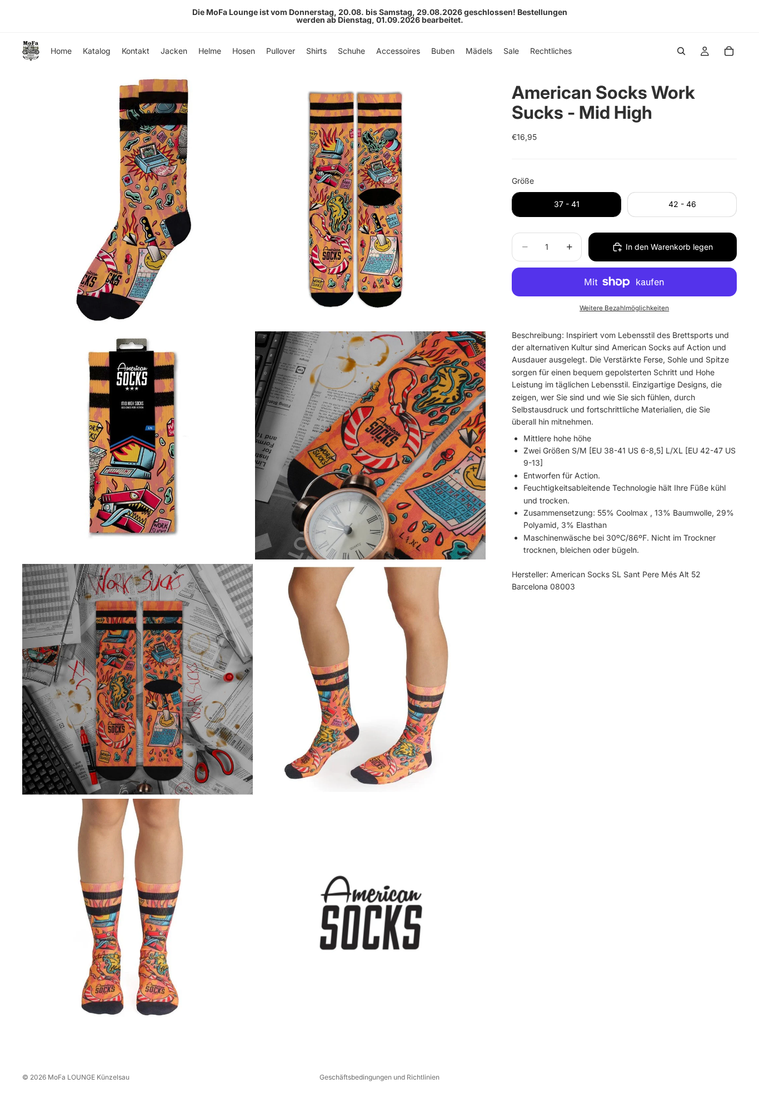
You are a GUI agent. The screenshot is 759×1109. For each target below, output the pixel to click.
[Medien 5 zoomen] (137, 679)
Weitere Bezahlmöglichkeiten (624, 308)
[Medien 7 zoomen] (137, 912)
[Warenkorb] (729, 51)
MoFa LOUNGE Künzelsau (88, 1077)
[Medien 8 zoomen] (370, 912)
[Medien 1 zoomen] (137, 198)
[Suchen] (681, 51)
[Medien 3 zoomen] (137, 445)
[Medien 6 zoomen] (370, 679)
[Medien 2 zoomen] (370, 198)
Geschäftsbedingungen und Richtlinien (379, 1077)
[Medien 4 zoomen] (370, 445)
